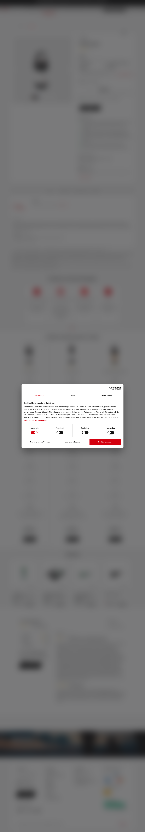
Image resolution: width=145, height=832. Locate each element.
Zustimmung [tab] (39, 396)
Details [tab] (72, 396)
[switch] (60, 432)
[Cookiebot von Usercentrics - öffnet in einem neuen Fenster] (111, 388)
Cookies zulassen (105, 442)
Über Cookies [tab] (106, 396)
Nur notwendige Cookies (40, 442)
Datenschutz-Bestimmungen (36, 420)
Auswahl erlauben (72, 442)
